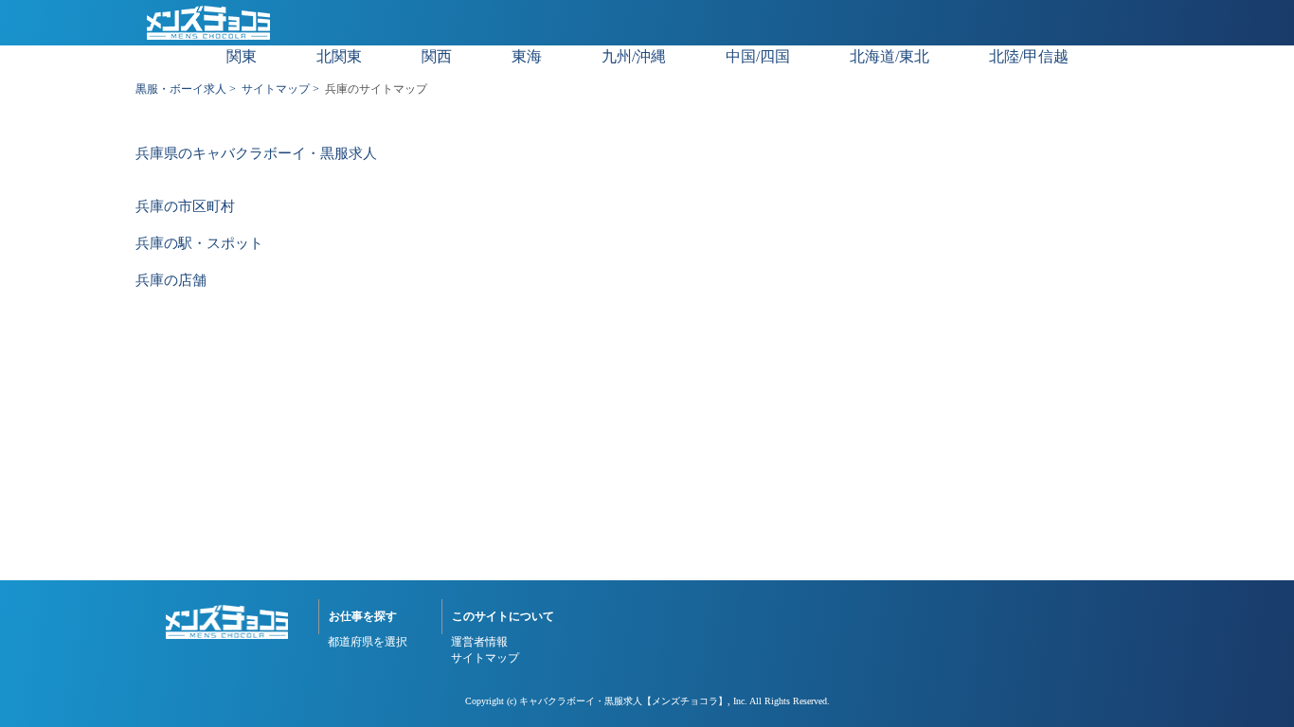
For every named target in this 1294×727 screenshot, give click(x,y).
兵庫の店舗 (171, 281)
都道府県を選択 (367, 641)
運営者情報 (479, 641)
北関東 (339, 56)
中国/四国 (758, 56)
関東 (241, 56)
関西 (437, 56)
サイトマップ (276, 89)
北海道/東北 (889, 56)
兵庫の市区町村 (185, 207)
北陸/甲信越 (1029, 56)
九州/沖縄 (634, 56)
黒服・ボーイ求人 (180, 89)
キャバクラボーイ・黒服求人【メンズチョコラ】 (623, 701)
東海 (527, 56)
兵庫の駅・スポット (199, 244)
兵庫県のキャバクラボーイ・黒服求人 (256, 154)
